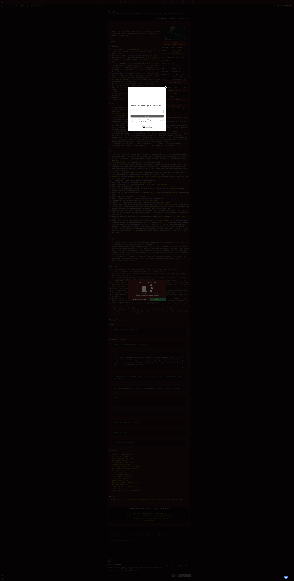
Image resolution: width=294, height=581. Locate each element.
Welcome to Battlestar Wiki (147, 282)
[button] (139, 299)
